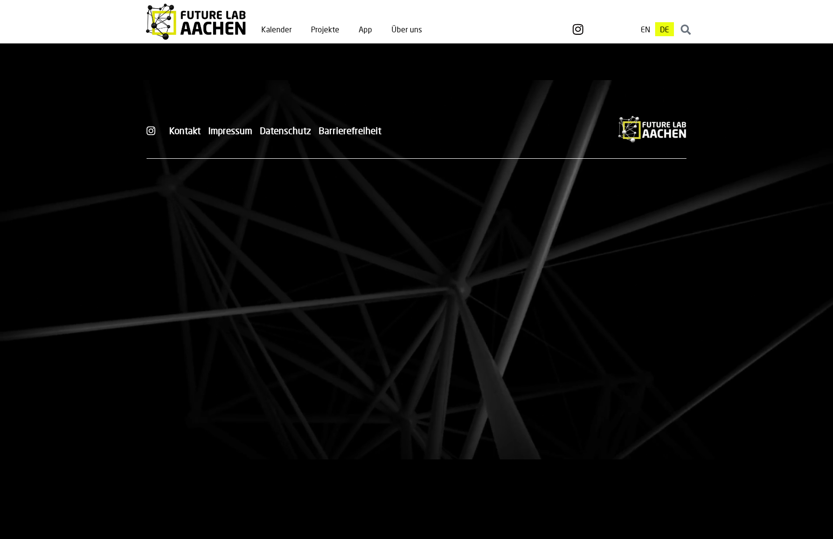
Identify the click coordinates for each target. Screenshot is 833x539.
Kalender (276, 29)
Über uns (406, 29)
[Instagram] (578, 29)
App (365, 29)
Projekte (325, 29)
